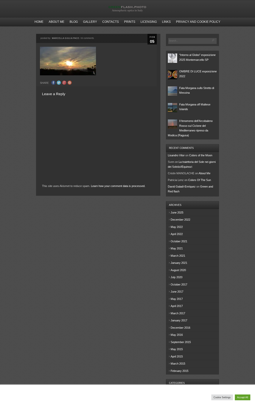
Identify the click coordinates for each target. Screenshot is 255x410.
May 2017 (177, 298)
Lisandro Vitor (176, 155)
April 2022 (177, 234)
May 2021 (177, 248)
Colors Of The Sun (199, 180)
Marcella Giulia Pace (65, 38)
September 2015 (181, 342)
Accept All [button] (242, 397)
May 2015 (177, 349)
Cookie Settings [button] (222, 397)
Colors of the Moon (200, 155)
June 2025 (177, 212)
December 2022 (180, 219)
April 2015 (177, 356)
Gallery (90, 21)
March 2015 (178, 363)
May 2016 (177, 334)
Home (39, 21)
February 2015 (179, 370)
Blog (74, 21)
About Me (56, 21)
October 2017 (179, 284)
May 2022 (177, 226)
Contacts (110, 21)
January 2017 (179, 320)
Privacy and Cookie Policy (198, 21)
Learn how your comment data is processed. (118, 186)
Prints (129, 21)
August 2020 (178, 270)
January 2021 (179, 262)
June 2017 (177, 291)
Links (166, 21)
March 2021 (178, 255)
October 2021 (179, 241)
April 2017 (177, 306)
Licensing (149, 21)
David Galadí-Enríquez (182, 186)
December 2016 (180, 327)
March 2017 (178, 313)
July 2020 (176, 277)
